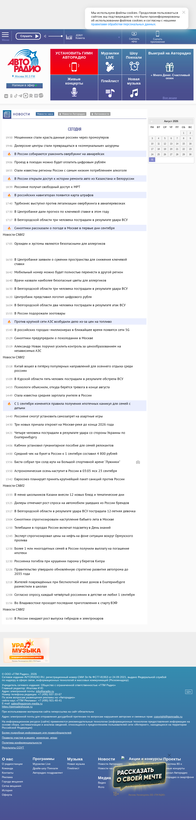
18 (158, 149)
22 (183, 149)
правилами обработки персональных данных (123, 24)
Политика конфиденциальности (22, 742)
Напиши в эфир (23, 85)
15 (183, 143)
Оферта (7, 794)
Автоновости (101, 113)
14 (177, 143)
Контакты (7, 772)
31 (152, 159)
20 (171, 149)
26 (165, 154)
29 (183, 154)
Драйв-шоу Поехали (45, 768)
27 (171, 154)
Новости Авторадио (73, 113)
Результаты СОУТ (13, 747)
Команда (7, 768)
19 (165, 149)
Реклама (7, 777)
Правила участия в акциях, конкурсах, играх (29, 737)
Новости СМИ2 (13, 234)
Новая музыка (76, 763)
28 (177, 154)
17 (152, 149)
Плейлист (73, 768)
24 (152, 154)
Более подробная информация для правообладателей (36, 732)
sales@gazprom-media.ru (26, 703)
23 (190, 149)
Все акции (170, 97)
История (7, 790)
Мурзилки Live (42, 763)
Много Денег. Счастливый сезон (171, 77)
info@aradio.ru (45, 691)
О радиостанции (12, 763)
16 (190, 143)
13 (171, 143)
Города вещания (12, 781)
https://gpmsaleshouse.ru (17, 706)
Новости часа (45, 113)
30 (190, 154)
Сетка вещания (11, 785)
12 (165, 143)
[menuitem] (17, 759)
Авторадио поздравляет (48, 772)
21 (177, 149)
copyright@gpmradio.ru (168, 716)
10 (152, 143)
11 (159, 143)
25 (158, 154)
